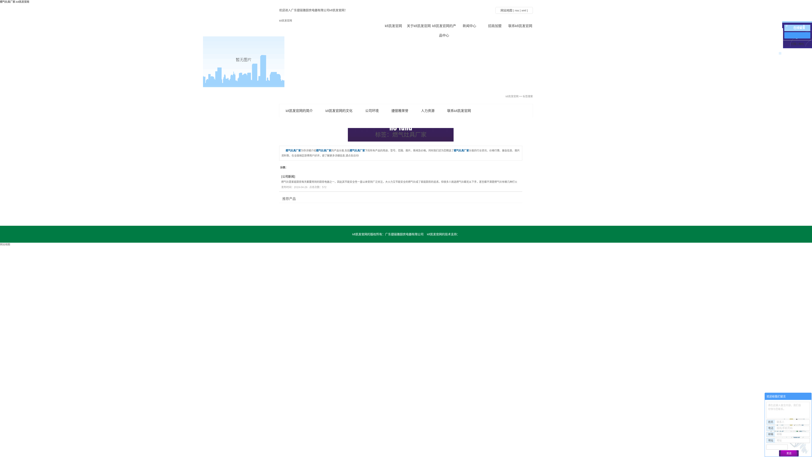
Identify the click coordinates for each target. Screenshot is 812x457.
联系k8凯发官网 (520, 26)
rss (517, 10)
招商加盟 (495, 26)
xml (523, 10)
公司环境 (372, 111)
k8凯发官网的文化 (339, 111)
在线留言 (799, 27)
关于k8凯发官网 (419, 26)
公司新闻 (288, 176)
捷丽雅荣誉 (399, 111)
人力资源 (428, 111)
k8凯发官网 (285, 20)
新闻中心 (469, 26)
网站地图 (506, 10)
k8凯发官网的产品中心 (444, 27)
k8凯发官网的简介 (299, 111)
